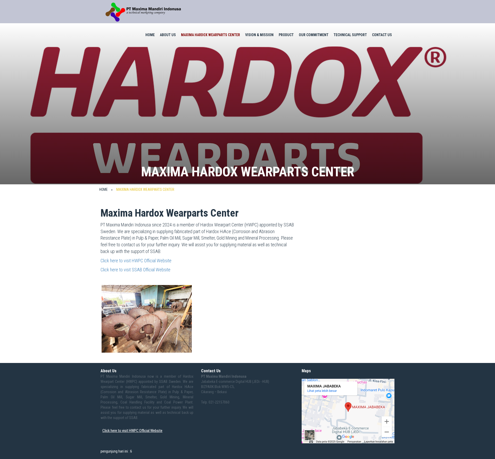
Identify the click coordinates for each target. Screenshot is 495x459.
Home (150, 35)
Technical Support (350, 35)
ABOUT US (168, 35)
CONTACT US (382, 35)
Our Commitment (313, 35)
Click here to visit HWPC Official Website (136, 260)
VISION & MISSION (259, 35)
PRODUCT (286, 35)
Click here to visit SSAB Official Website (135, 269)
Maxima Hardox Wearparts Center (210, 35)
